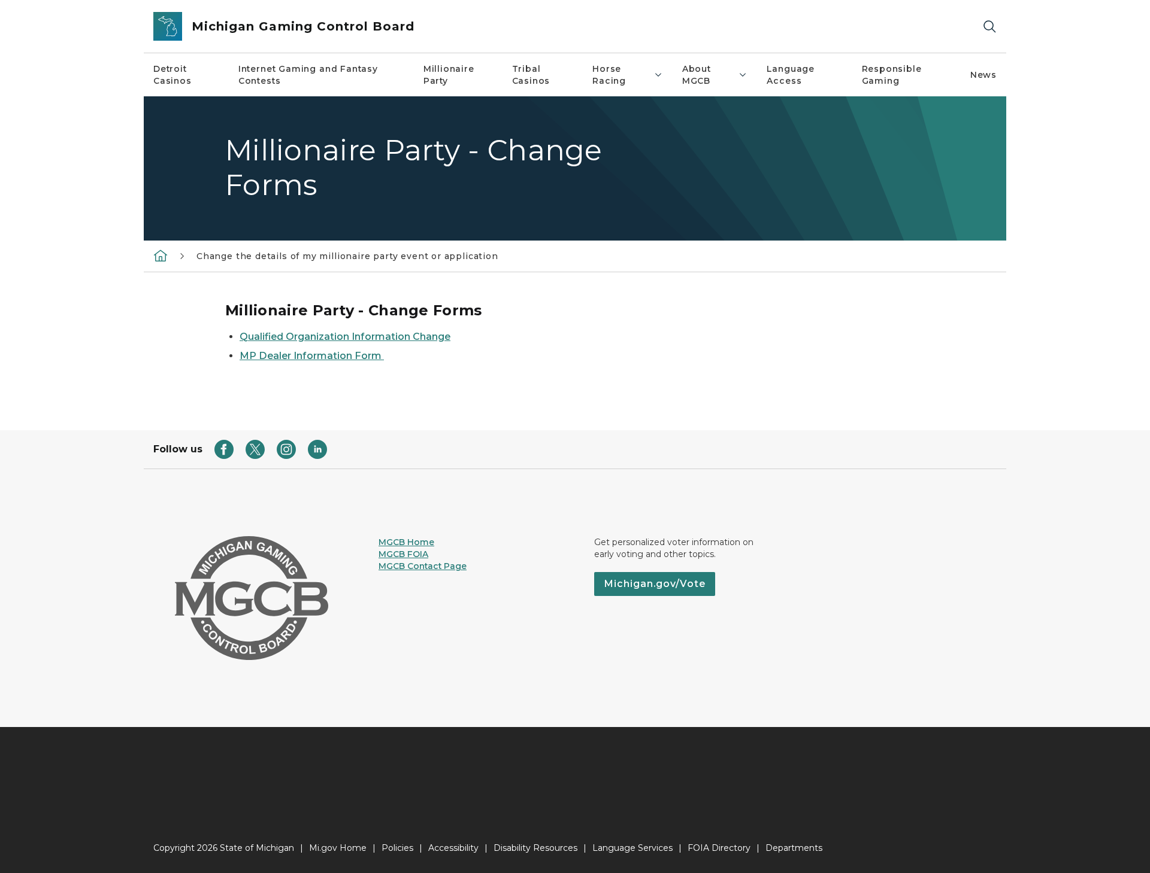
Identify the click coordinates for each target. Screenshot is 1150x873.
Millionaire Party (448, 74)
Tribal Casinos (531, 74)
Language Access (791, 74)
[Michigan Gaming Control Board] (160, 255)
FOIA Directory (719, 847)
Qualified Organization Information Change (345, 336)
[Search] (989, 26)
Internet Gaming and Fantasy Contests (308, 74)
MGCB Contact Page (423, 566)
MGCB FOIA (403, 554)
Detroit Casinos (172, 74)
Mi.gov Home (338, 847)
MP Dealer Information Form (312, 355)
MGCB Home (406, 542)
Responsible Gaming (892, 74)
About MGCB (696, 74)
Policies (397, 847)
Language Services (632, 847)
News (983, 74)
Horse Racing (609, 74)
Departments (793, 847)
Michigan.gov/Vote (655, 583)
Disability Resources (535, 847)
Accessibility (453, 847)
